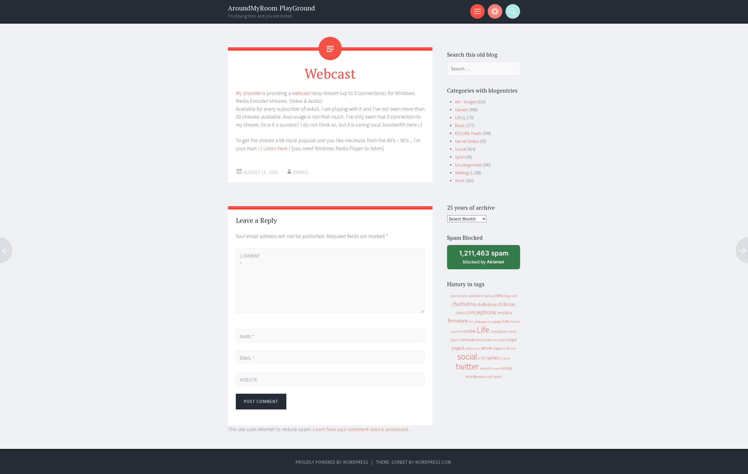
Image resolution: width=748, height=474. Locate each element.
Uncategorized (468, 165)
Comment (249, 260)
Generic (461, 109)
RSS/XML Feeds (468, 133)
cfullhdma (464, 304)
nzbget (511, 339)
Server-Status (467, 141)
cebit (513, 296)
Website (248, 380)
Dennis (301, 172)
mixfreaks (467, 339)
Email (247, 358)
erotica (505, 312)
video (496, 368)
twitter (467, 366)
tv (479, 358)
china (460, 312)
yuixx (498, 376)
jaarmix (457, 331)
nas (488, 339)
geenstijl (487, 322)
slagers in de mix (504, 348)
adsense (455, 296)
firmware (458, 320)
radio (468, 348)
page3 (458, 348)
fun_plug (475, 322)
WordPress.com (433, 462)
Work (460, 180)
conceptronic (481, 312)
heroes (515, 321)
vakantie (486, 368)
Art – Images (465, 102)
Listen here (275, 148)
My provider (248, 93)
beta (499, 295)
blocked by (489, 259)
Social (460, 149)
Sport (460, 157)
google (498, 322)
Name (247, 336)
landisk (469, 331)
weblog (506, 368)
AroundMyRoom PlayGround (271, 8)
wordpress (474, 376)
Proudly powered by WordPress (332, 462)
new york (498, 340)
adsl (465, 296)
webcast (301, 93)
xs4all (489, 376)
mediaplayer (499, 331)
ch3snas (506, 304)
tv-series (491, 358)
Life (458, 117)
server (486, 348)
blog (507, 296)
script (476, 348)
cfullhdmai (486, 304)
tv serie (505, 358)
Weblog (462, 173)
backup (489, 296)
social (467, 356)
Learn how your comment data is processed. (361, 429)
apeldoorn (475, 296)
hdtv (506, 321)
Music (460, 125)
